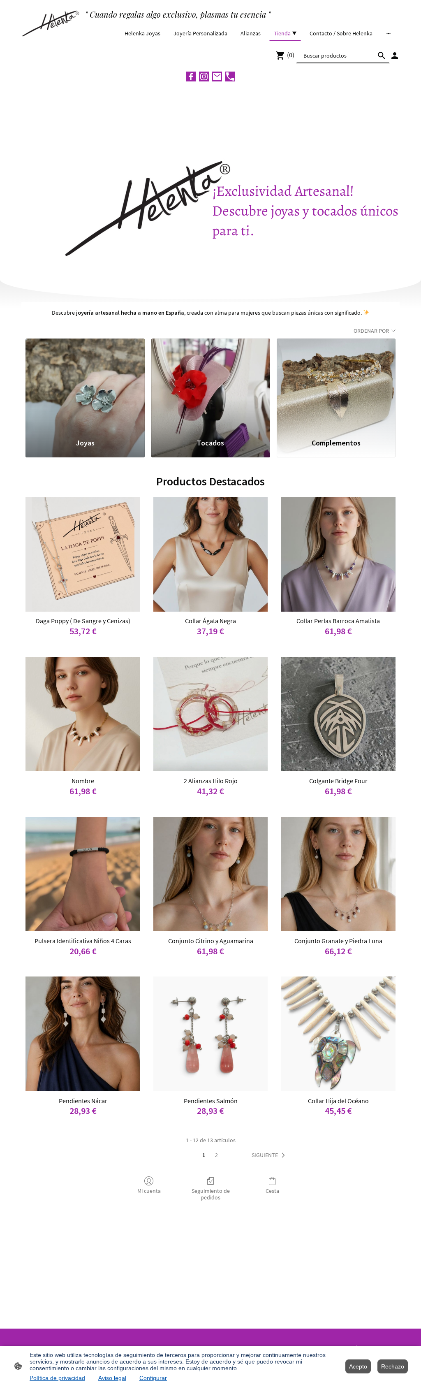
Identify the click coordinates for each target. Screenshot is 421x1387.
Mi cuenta (149, 1190)
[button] (270, 1155)
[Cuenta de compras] (395, 55)
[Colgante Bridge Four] (338, 714)
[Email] (217, 76)
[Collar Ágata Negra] (210, 554)
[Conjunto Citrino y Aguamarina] (210, 874)
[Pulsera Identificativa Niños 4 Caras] (82, 874)
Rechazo (392, 1366)
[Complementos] (336, 385)
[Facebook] (191, 76)
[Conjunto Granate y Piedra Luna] (338, 874)
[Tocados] (210, 385)
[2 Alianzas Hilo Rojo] (210, 714)
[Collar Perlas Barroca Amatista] (338, 554)
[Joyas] (84, 385)
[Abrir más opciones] (388, 33)
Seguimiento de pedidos (211, 1194)
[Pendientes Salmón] (210, 1033)
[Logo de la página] (51, 22)
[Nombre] (82, 714)
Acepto (358, 1366)
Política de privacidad (57, 1378)
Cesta (272, 1190)
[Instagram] (204, 76)
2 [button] (216, 1155)
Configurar (153, 1378)
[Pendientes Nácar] (82, 1033)
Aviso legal (112, 1378)
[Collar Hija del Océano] (338, 1033)
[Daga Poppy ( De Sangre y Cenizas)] (82, 554)
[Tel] (230, 76)
